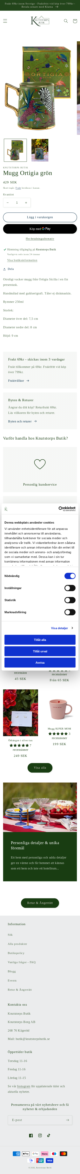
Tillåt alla (40, 639)
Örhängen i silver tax (20, 740)
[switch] (70, 588)
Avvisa (40, 662)
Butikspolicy (16, 953)
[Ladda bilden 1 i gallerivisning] (15, 150)
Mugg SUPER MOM (59, 728)
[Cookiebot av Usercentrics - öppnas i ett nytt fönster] (59, 508)
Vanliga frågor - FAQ (22, 962)
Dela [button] (11, 268)
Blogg (12, 971)
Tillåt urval (40, 651)
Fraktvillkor (16, 380)
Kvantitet (8, 194)
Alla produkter (17, 943)
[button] (5, 21)
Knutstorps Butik (44, 1168)
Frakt (18, 188)
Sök (10, 934)
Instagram (23, 1086)
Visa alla (40, 767)
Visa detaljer (59, 628)
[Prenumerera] (67, 1120)
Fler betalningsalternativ (40, 238)
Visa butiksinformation (22, 260)
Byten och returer (20, 421)
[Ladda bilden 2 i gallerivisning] (40, 150)
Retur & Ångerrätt (40, 903)
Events (12, 980)
